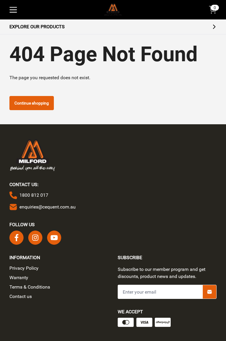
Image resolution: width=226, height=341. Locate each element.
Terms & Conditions (29, 287)
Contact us (20, 296)
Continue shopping (31, 103)
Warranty (18, 277)
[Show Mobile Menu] (13, 10)
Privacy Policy (24, 268)
